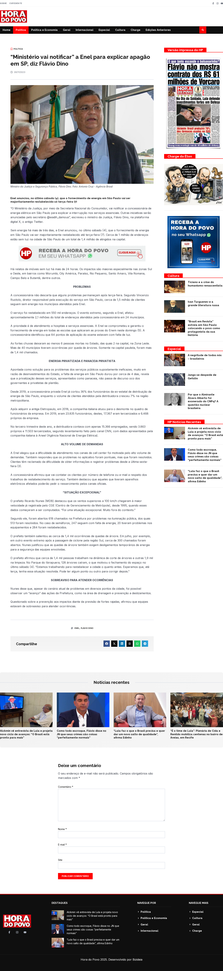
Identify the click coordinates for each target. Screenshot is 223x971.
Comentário (65, 786)
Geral (66, 30)
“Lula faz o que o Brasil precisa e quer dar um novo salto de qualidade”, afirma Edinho (205, 476)
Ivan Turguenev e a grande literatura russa (203, 303)
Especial (104, 30)
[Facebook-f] (213, 3)
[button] (202, 29)
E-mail (62, 844)
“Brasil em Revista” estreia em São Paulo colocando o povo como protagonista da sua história (204, 328)
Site (60, 859)
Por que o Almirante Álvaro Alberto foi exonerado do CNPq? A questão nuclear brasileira (203, 401)
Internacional (84, 30)
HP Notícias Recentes (184, 422)
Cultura (120, 30)
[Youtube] (222, 3)
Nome (62, 829)
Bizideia (137, 959)
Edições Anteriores (158, 30)
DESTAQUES (60, 903)
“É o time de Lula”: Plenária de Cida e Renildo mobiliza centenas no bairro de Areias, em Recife (196, 734)
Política (21, 30)
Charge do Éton (180, 156)
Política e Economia (44, 30)
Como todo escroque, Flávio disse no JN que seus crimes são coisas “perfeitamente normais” (204, 455)
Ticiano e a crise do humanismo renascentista (205, 284)
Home (6, 30)
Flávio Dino (87, 628)
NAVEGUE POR (146, 903)
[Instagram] (217, 3)
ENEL (77, 628)
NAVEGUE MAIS (198, 903)
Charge (135, 30)
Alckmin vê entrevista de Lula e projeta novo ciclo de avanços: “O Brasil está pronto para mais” (205, 433)
